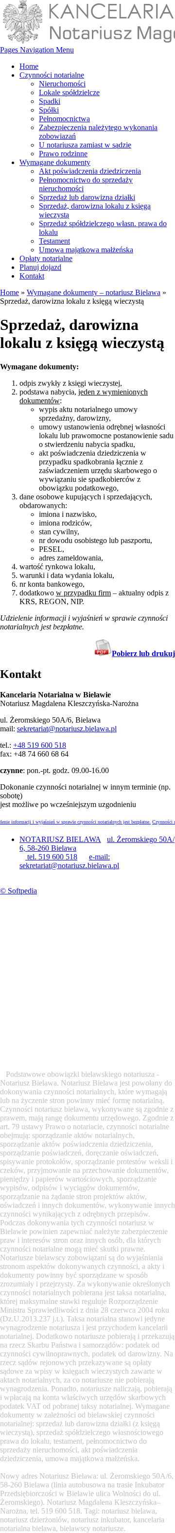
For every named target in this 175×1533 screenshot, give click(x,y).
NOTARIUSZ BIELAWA (60, 839)
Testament (54, 241)
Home (28, 66)
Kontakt (31, 276)
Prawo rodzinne (63, 153)
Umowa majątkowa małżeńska (86, 250)
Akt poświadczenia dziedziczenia (90, 171)
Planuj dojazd (40, 267)
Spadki (49, 101)
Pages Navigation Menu (37, 50)
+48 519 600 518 (39, 745)
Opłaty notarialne (45, 258)
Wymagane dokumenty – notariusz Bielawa (93, 292)
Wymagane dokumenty (54, 162)
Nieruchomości (62, 84)
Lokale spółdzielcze (69, 92)
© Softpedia (18, 891)
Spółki (49, 110)
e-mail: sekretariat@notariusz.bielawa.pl (69, 861)
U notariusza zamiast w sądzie (85, 145)
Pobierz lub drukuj (143, 653)
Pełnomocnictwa (64, 119)
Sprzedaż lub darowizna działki (87, 197)
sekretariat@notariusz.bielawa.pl (67, 729)
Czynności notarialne (51, 75)
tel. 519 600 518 (51, 857)
